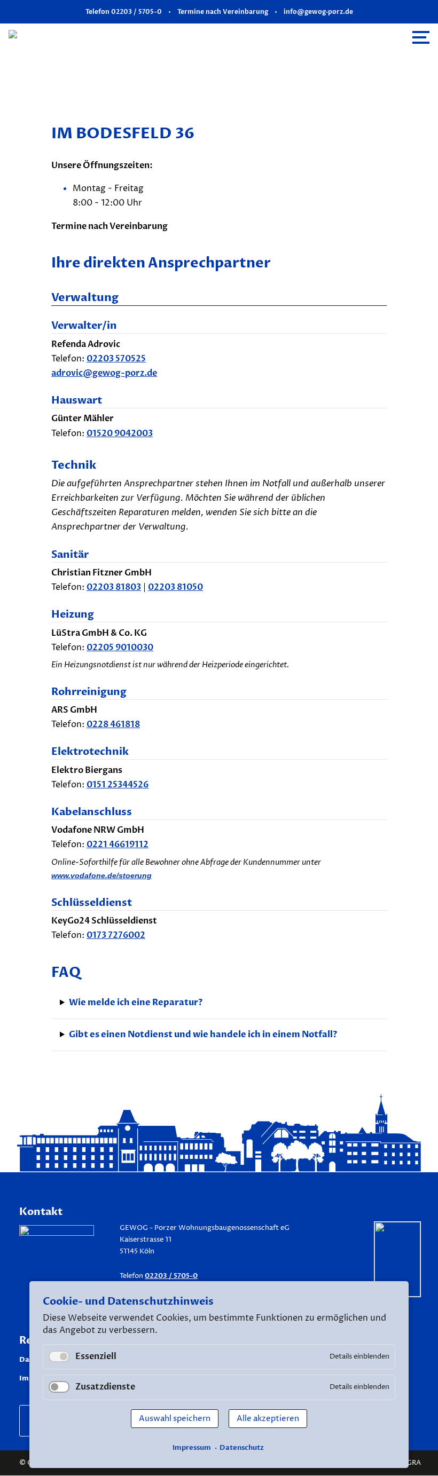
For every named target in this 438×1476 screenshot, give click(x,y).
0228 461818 (113, 724)
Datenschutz (242, 1448)
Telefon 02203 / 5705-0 (123, 11)
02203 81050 (175, 587)
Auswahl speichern (174, 1418)
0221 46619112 (117, 844)
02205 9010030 (120, 647)
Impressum (192, 1448)
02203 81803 (114, 587)
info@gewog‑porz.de (318, 11)
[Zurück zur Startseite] (105, 37)
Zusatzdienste (105, 1387)
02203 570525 (116, 359)
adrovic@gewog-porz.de (104, 373)
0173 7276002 (116, 935)
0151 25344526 (117, 785)
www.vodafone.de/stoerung (101, 875)
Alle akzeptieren (268, 1418)
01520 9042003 (120, 433)
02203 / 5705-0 (171, 1276)
